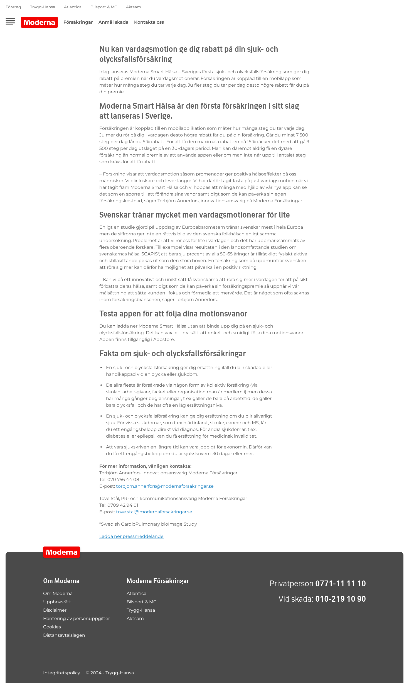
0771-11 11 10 (340, 583)
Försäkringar (78, 22)
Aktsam (133, 6)
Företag (13, 6)
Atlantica (73, 6)
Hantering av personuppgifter (76, 618)
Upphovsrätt (57, 601)
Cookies (52, 627)
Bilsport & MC (103, 6)
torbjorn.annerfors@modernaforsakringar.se (165, 486)
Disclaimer (54, 610)
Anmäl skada (113, 22)
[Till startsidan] (61, 552)
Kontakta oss (149, 22)
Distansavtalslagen (64, 635)
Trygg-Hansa (42, 6)
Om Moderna (58, 593)
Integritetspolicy (61, 672)
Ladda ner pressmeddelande (131, 536)
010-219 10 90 (340, 599)
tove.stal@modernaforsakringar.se (154, 511)
